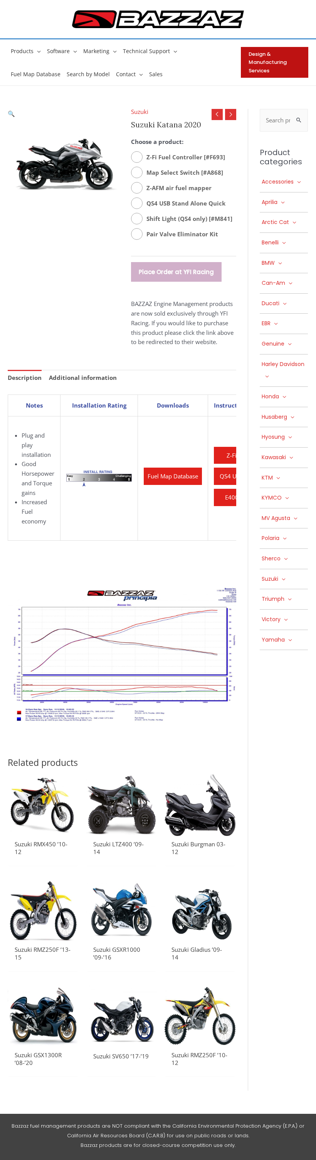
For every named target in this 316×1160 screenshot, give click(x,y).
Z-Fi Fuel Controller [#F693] (185, 157)
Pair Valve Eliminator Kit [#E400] (182, 235)
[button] (37, 51)
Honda (270, 396)
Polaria (270, 538)
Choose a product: (157, 141)
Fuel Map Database (173, 476)
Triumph (273, 599)
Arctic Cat (275, 222)
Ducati (270, 303)
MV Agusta (276, 518)
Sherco (271, 558)
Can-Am (273, 283)
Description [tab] (25, 377)
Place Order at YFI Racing (176, 272)
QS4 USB (232, 476)
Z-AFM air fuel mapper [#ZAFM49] (179, 189)
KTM (267, 477)
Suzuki (139, 111)
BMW (268, 263)
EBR (266, 323)
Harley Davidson (283, 364)
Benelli (270, 242)
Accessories (278, 182)
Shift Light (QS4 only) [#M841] (189, 218)
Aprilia (269, 202)
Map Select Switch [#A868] (184, 172)
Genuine (273, 344)
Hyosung (273, 437)
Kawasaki (274, 457)
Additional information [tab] (83, 377)
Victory (271, 619)
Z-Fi (232, 455)
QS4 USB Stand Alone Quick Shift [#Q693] (185, 204)
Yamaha (273, 640)
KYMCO (272, 497)
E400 (232, 497)
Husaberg (274, 417)
